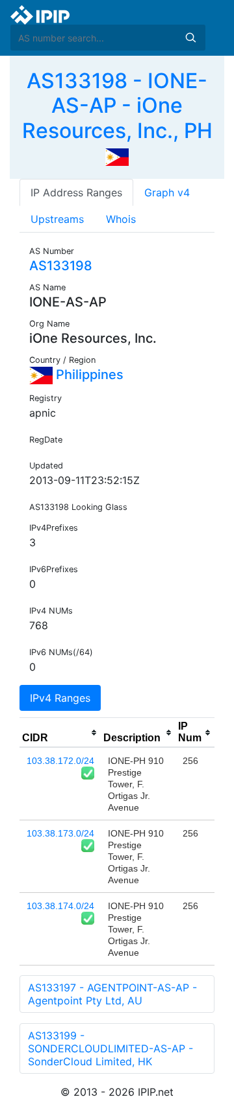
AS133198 (60, 265)
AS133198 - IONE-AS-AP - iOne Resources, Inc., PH (117, 105)
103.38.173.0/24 (60, 833)
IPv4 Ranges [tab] (60, 697)
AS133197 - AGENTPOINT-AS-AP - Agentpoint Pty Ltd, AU (112, 994)
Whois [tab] (121, 219)
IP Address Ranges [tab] (76, 192)
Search (190, 37)
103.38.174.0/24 (60, 906)
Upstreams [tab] (57, 219)
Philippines (88, 374)
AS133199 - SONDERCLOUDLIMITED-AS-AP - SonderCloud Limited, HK (110, 1048)
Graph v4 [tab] (167, 192)
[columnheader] (60, 733)
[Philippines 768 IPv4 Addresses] (117, 156)
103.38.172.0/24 (60, 761)
